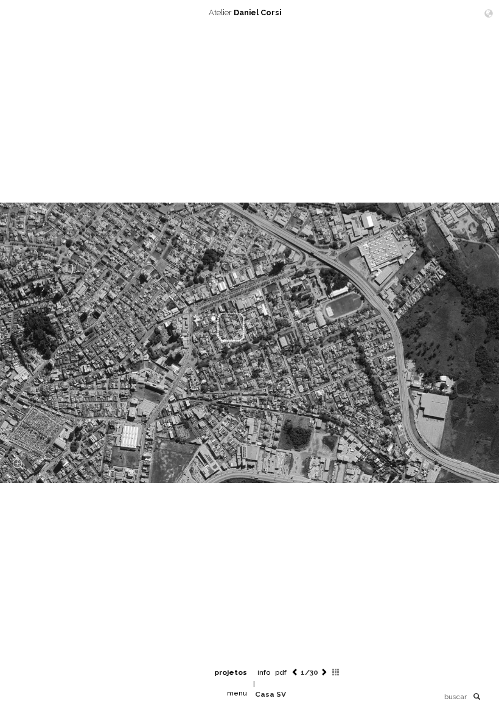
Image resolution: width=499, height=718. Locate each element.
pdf (281, 672)
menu (237, 693)
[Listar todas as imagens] (336, 672)
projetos (230, 672)
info (263, 672)
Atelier (245, 12)
